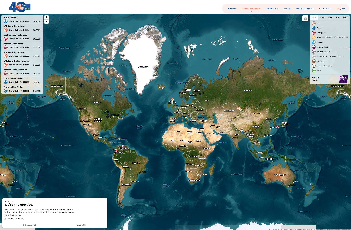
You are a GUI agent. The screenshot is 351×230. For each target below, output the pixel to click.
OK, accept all (29, 225)
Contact (325, 8)
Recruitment (305, 8)
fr (343, 8)
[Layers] (305, 18)
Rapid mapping (251, 8)
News (287, 8)
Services (272, 8)
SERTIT (232, 8)
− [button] (46, 21)
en (338, 8)
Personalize (81, 225)
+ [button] (46, 17)
